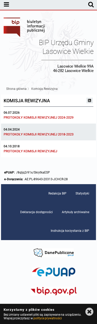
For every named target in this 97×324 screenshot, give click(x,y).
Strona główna (16, 89)
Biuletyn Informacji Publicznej (25, 28)
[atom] (89, 100)
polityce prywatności (47, 318)
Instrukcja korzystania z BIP (70, 231)
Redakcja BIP (57, 193)
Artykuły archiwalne (75, 212)
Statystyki (82, 193)
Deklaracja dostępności (36, 212)
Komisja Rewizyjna (44, 89)
